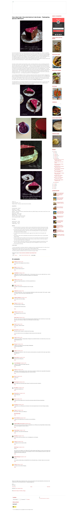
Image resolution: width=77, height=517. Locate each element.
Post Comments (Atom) (19, 488)
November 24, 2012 (20, 303)
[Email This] (31, 255)
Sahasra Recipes (16, 430)
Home (31, 486)
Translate (28, 499)
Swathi (15, 337)
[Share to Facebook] (34, 255)
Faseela (15, 324)
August (55, 154)
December (55, 182)
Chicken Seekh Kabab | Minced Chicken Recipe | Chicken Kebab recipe (60, 212)
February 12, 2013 (20, 464)
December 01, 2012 (23, 456)
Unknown (15, 261)
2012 (54, 151)
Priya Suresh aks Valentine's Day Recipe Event (28, 252)
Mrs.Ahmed (16, 387)
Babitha (15, 267)
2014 (54, 185)
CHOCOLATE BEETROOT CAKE (25, 255)
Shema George (16, 317)
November (55, 158)
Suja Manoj (16, 404)
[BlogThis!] (32, 255)
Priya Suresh (16, 329)
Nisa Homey (16, 435)
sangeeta (15, 350)
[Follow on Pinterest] (61, 34)
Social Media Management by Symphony (44, 498)
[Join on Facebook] (55, 34)
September (55, 155)
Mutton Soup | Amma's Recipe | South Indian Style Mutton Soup (60, 198)
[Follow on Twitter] (57, 34)
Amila (15, 285)
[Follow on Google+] (59, 34)
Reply (15, 264)
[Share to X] (33, 255)
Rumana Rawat (16, 393)
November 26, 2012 (28, 423)
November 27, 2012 (22, 430)
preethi (15, 279)
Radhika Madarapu (17, 456)
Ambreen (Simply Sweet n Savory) (19, 423)
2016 (54, 188)
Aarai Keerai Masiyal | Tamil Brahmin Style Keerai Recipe (60, 221)
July (55, 152)
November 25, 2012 (21, 404)
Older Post (48, 486)
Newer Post (14, 486)
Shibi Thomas (16, 447)
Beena (15, 376)
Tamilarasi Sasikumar (17, 297)
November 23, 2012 (20, 261)
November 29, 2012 (20, 441)
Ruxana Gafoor (16, 357)
